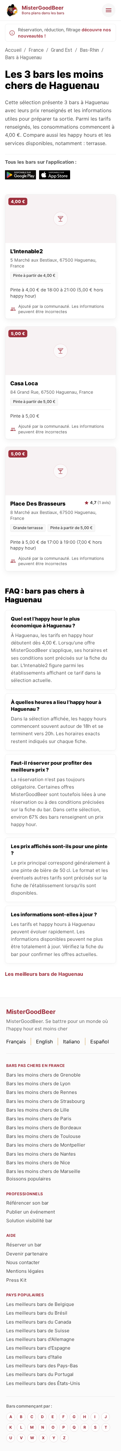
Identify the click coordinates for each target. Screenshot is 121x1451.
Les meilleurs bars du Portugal (40, 1374)
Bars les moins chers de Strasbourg (45, 1101)
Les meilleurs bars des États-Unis (43, 1383)
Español (99, 1041)
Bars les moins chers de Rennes (41, 1092)
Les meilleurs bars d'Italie (34, 1357)
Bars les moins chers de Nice (38, 1163)
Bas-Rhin (89, 50)
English (44, 1041)
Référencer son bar (27, 1203)
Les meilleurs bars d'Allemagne (40, 1339)
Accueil (13, 50)
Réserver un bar (24, 1245)
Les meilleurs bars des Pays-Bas (42, 1366)
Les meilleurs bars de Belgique (40, 1304)
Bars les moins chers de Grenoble (43, 1075)
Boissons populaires (28, 1179)
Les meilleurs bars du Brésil (36, 1313)
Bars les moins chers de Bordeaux (43, 1127)
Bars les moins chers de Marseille (43, 1171)
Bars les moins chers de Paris (38, 1118)
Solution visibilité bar (29, 1220)
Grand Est (61, 50)
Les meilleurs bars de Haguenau (44, 974)
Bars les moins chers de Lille (37, 1110)
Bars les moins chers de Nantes (41, 1154)
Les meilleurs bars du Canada (38, 1322)
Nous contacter (23, 1262)
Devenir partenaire (27, 1254)
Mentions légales (25, 1271)
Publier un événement (30, 1212)
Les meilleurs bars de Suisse (37, 1331)
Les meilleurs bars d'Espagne (38, 1348)
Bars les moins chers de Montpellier (45, 1145)
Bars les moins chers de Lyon (38, 1083)
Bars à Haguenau (23, 57)
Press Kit (16, 1280)
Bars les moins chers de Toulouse (43, 1136)
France (36, 50)
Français (16, 1041)
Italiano (71, 1041)
